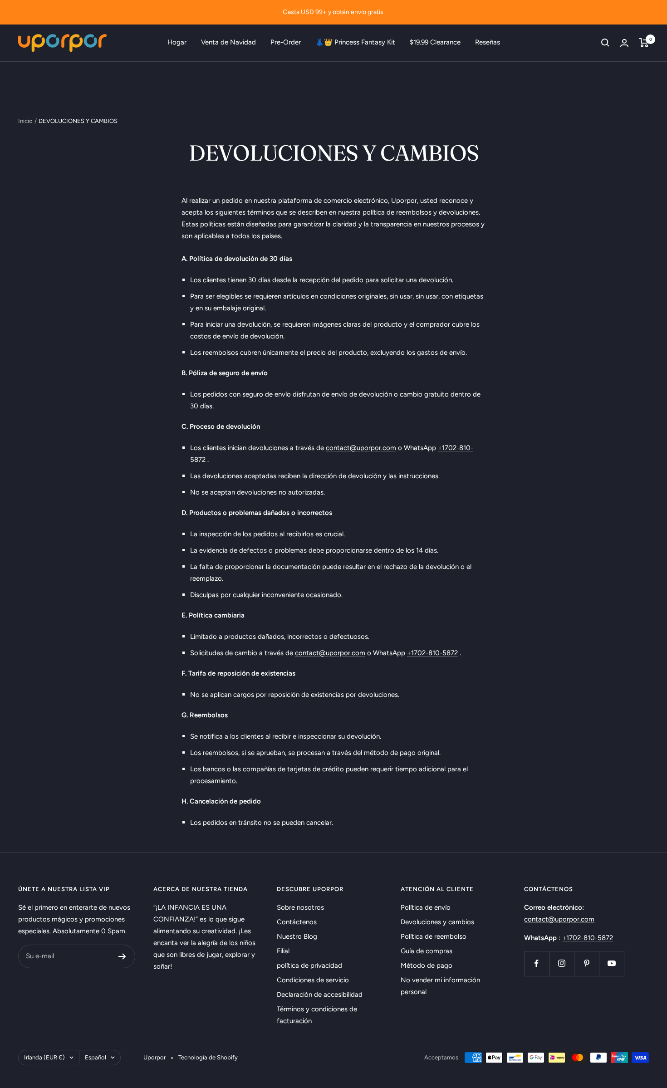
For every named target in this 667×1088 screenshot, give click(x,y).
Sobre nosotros (300, 907)
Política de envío (426, 907)
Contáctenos (297, 922)
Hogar (176, 42)
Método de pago (426, 965)
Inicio (25, 121)
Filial (283, 951)
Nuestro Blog (297, 936)
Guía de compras (426, 951)
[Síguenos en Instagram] (561, 963)
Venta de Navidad (228, 42)
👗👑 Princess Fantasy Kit (355, 42)
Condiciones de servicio (313, 980)
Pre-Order (285, 42)
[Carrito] (644, 42)
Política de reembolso (433, 936)
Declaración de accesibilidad (320, 994)
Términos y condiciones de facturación (317, 1015)
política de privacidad (309, 965)
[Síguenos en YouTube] (611, 963)
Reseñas (487, 42)
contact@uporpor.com (361, 448)
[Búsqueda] (605, 43)
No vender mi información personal (440, 986)
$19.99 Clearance (435, 42)
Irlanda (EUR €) (44, 1057)
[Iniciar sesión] (624, 43)
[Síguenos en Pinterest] (586, 963)
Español (95, 1057)
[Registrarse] (122, 956)
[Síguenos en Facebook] (536, 963)
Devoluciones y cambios (437, 922)
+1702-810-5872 (432, 653)
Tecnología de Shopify (208, 1057)
